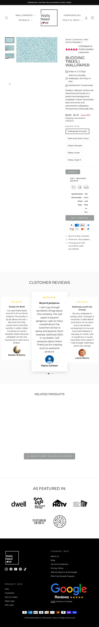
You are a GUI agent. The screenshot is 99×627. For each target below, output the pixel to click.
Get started (79, 218)
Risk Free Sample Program (63, 576)
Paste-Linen (74, 153)
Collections (77, 39)
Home (68, 39)
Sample (73, 172)
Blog (53, 560)
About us (55, 556)
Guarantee (9, 593)
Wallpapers (25, 15)
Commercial (72, 15)
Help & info (71, 20)
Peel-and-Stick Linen (78, 138)
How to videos (11, 597)
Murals (24, 20)
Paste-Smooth (75, 145)
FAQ (7, 589)
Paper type (9, 601)
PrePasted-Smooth (77, 131)
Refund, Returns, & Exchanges (64, 572)
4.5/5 (53, 601)
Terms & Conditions (59, 564)
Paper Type (72, 126)
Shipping (69, 118)
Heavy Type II (74, 160)
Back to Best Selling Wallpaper (51, 456)
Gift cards (9, 605)
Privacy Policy (57, 568)
